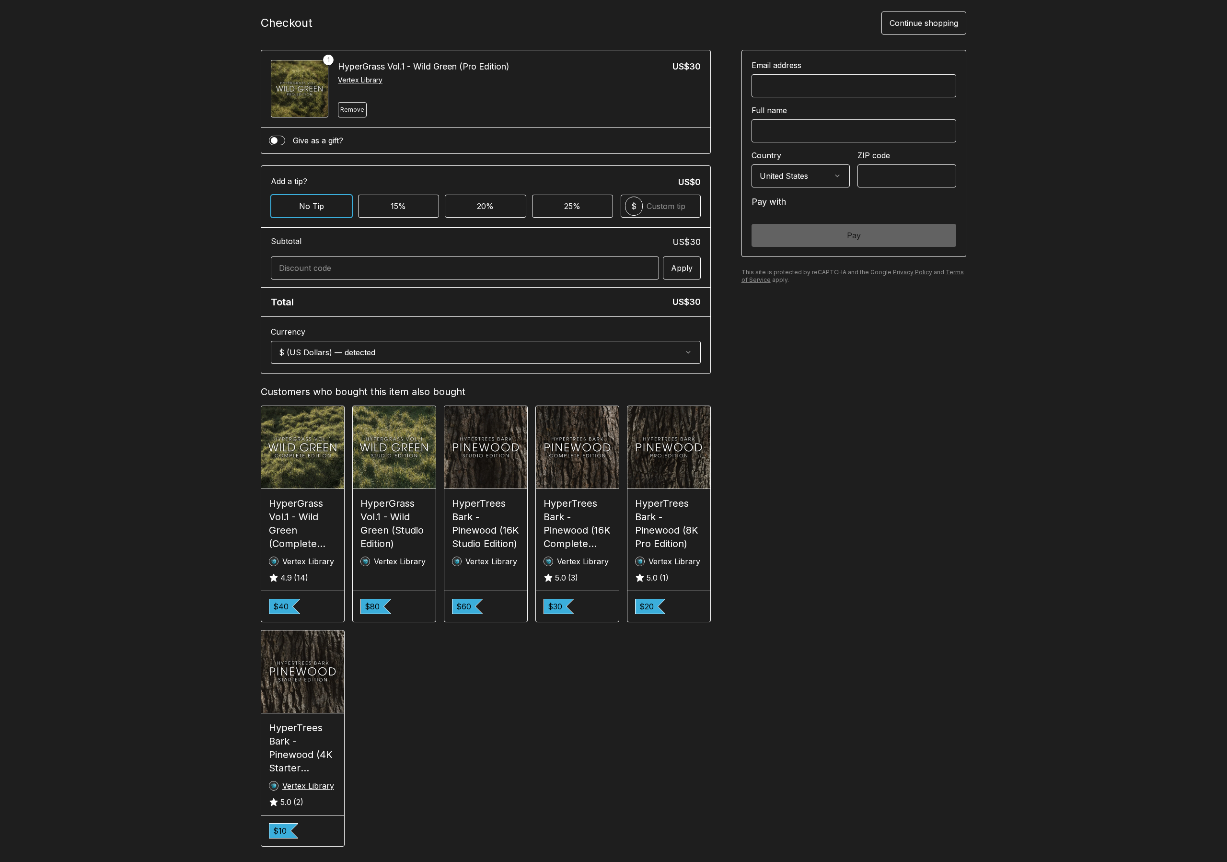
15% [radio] (398, 206)
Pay (854, 235)
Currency (288, 332)
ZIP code (873, 155)
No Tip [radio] (311, 206)
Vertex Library (360, 80)
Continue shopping (924, 23)
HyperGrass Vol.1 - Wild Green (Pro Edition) (423, 66)
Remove (352, 109)
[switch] (277, 140)
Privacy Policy (912, 272)
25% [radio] (572, 206)
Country (766, 155)
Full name (769, 110)
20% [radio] (485, 206)
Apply (682, 268)
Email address (776, 65)
